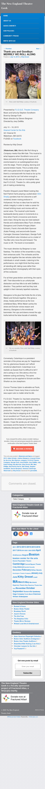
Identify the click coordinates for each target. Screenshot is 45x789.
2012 (19, 546)
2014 (29, 546)
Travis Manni (28, 594)
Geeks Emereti (9, 26)
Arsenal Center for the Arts (14, 130)
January (34, 573)
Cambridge (19, 563)
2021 (26, 550)
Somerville (28, 591)
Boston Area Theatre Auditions (25, 641)
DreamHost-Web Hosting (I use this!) (27, 643)
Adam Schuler (12, 458)
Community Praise (11, 36)
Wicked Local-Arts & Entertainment (26, 623)
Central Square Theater (33, 564)
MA (32, 464)
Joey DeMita (33, 462)
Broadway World (20, 611)
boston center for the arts (25, 558)
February (26, 569)
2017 (15, 550)
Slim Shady (25, 466)
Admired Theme (39, 710)
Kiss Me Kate (17, 464)
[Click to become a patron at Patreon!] (22, 452)
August (25, 554)
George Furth (15, 462)
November (21, 588)
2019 (22, 550)
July (39, 462)
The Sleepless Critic (21, 619)
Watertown (7, 471)
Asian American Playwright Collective (27, 636)
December (17, 569)
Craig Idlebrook (18, 567)
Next (38, 49)
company (24, 460)
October (30, 588)
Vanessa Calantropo (29, 468)
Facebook (17, 138)
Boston (34, 554)
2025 (34, 550)
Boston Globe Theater (21, 609)
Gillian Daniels (36, 570)
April (38, 550)
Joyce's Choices (19, 614)
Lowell (35, 577)
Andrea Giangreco (24, 458)
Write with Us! (9, 41)
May (27, 582)
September (18, 591)
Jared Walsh (24, 462)
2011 (14, 547)
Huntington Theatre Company (22, 573)
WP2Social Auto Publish (14, 717)
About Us (7, 21)
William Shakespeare (20, 596)
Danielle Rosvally (29, 567)
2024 (30, 550)
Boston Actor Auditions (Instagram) (26, 639)
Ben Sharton (16, 460)
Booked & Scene (20, 606)
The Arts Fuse (19, 616)
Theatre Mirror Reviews (22, 621)
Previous (8, 49)
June (15, 576)
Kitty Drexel (25, 57)
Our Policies (8, 31)
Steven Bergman (16, 468)
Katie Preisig (8, 464)
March (21, 582)
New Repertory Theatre (32, 585)
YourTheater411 (19, 648)
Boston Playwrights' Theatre (22, 561)
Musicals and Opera (25, 456)
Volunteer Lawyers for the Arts (24, 646)
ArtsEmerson (17, 555)
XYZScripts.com (33, 717)
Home (5, 16)
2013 (24, 546)
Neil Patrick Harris (15, 466)
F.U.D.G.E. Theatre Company (27, 109)
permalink (33, 471)
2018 (19, 550)
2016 (38, 546)
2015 (5, 458)
